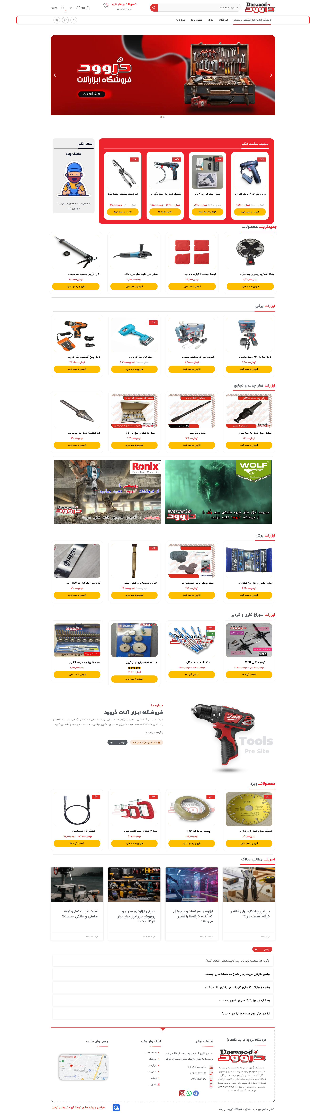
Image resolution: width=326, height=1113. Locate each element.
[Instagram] (182, 1093)
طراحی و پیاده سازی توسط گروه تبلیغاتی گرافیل (78, 1107)
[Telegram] (196, 1093)
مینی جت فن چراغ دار (207, 194)
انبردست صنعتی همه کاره (123, 194)
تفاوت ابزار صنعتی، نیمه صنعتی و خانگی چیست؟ (80, 913)
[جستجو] (154, 8)
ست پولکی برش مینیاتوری (198, 583)
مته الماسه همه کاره (198, 662)
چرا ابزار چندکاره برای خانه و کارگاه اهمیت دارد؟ (250, 913)
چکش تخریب (198, 433)
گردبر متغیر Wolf (255, 662)
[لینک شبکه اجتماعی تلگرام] (56, 20)
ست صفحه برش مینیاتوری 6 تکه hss (135, 662)
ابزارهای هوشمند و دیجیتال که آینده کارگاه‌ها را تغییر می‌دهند (193, 916)
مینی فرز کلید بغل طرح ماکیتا (140, 274)
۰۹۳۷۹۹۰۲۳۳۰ (198, 1079)
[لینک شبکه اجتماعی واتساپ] (65, 20)
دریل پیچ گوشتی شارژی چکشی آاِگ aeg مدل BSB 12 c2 (67, 357)
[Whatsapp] (189, 1093)
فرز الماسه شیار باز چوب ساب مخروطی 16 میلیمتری (69, 433)
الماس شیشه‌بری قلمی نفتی (140, 583)
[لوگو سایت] (260, 7)
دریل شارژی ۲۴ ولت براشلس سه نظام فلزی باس (243, 357)
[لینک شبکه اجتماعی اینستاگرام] (73, 20)
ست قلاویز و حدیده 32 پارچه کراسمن (78, 662)
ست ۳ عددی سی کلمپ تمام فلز (138, 831)
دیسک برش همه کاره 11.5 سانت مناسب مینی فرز (243, 831)
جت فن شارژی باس (140, 357)
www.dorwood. (227, 1087)
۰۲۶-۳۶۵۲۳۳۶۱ (198, 1073)
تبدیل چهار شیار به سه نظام (255, 433)
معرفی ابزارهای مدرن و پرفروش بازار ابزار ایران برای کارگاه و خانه (135, 916)
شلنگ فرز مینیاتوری (83, 831)
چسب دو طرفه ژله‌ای (198, 831)
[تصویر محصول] (250, 172)
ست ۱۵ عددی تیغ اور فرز (141, 433)
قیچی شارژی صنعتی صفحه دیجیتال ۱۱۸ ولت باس (185, 357)
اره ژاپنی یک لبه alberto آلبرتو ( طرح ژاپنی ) (73, 583)
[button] (163, 117)
